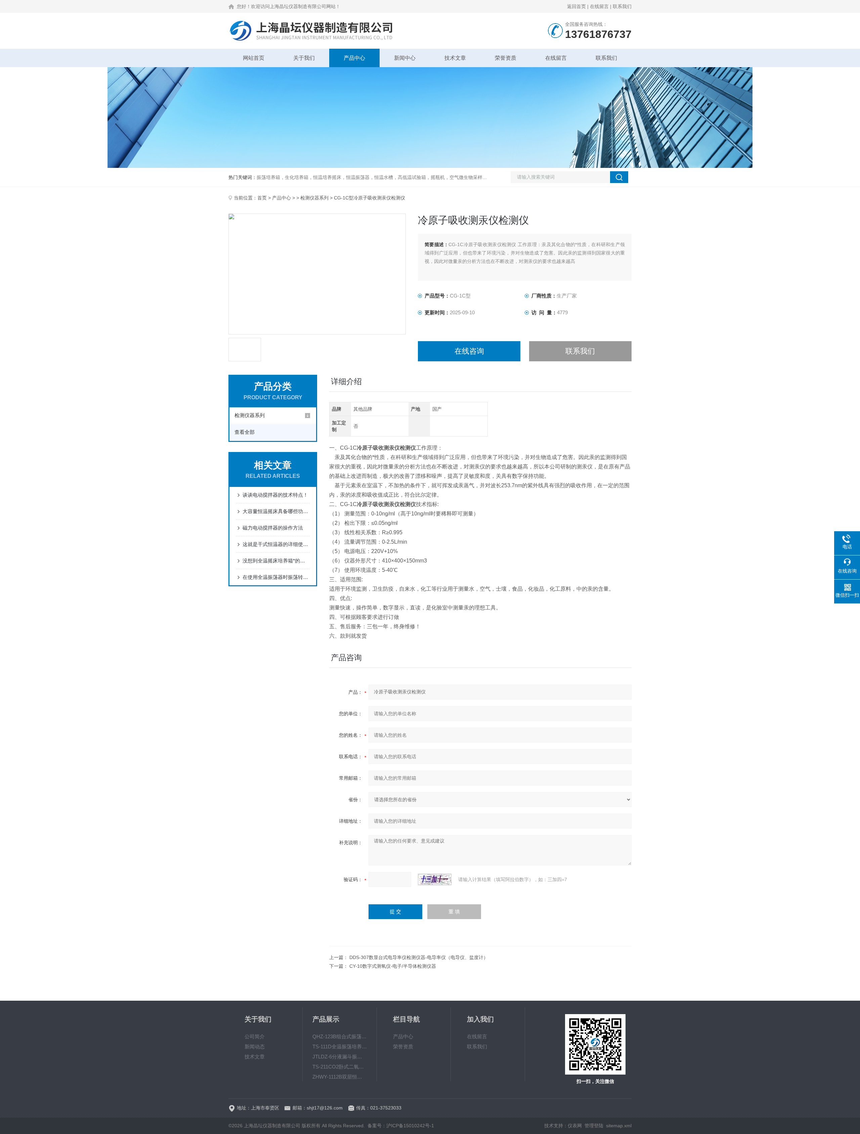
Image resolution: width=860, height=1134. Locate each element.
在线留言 (599, 6)
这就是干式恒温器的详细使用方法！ (276, 544)
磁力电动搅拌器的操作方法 (273, 528)
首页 (262, 197)
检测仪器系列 (314, 197)
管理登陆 (594, 1125)
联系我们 (622, 6)
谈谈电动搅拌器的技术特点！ (275, 495)
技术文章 (455, 58)
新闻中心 (405, 58)
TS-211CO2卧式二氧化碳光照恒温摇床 (339, 1067)
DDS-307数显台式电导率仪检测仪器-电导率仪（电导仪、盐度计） (418, 957)
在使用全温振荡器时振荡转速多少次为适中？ (276, 577)
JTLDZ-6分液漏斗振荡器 (339, 1056)
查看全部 (244, 432)
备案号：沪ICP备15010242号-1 (401, 1125)
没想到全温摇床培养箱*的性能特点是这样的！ (276, 560)
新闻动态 (255, 1046)
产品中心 (354, 58)
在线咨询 (469, 351)
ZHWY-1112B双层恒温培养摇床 (339, 1077)
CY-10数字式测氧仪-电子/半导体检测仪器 (392, 966)
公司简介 (255, 1036)
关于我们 (304, 58)
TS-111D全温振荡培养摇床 (339, 1046)
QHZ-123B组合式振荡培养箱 (339, 1036)
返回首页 (576, 6)
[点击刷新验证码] (435, 879)
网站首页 (253, 58)
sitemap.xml (619, 1125)
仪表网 (575, 1125)
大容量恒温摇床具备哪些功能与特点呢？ (276, 511)
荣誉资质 (505, 58)
